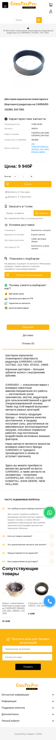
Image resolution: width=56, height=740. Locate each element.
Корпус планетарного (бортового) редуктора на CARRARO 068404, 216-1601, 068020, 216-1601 (13, 608)
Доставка (28, 335)
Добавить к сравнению (19, 197)
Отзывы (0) (28, 343)
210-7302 (44, 149)
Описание (28, 327)
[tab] (28, 508)
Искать (39, 20)
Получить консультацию (29, 275)
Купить (28, 184)
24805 (42, 152)
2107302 (35, 149)
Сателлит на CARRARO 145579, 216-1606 (40, 604)
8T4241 (34, 152)
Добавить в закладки (19, 192)
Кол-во (7, 176)
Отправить (28, 667)
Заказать (44, 213)
